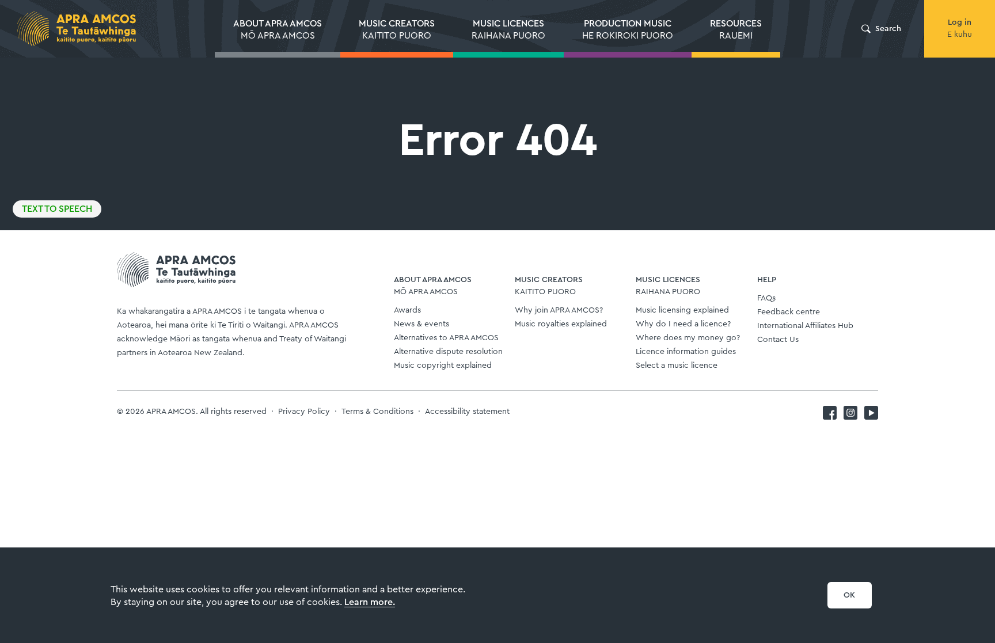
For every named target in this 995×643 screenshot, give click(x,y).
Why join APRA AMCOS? (559, 310)
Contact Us (778, 340)
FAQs (766, 298)
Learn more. (369, 602)
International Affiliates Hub (805, 326)
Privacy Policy (304, 412)
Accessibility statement (467, 412)
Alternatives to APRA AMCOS (446, 338)
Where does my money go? (688, 338)
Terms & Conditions (377, 412)
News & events (421, 324)
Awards (407, 310)
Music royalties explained (561, 324)
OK (850, 595)
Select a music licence (676, 366)
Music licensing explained (682, 310)
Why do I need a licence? (683, 324)
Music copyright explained (443, 366)
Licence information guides (686, 352)
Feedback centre (788, 312)
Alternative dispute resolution (448, 352)
